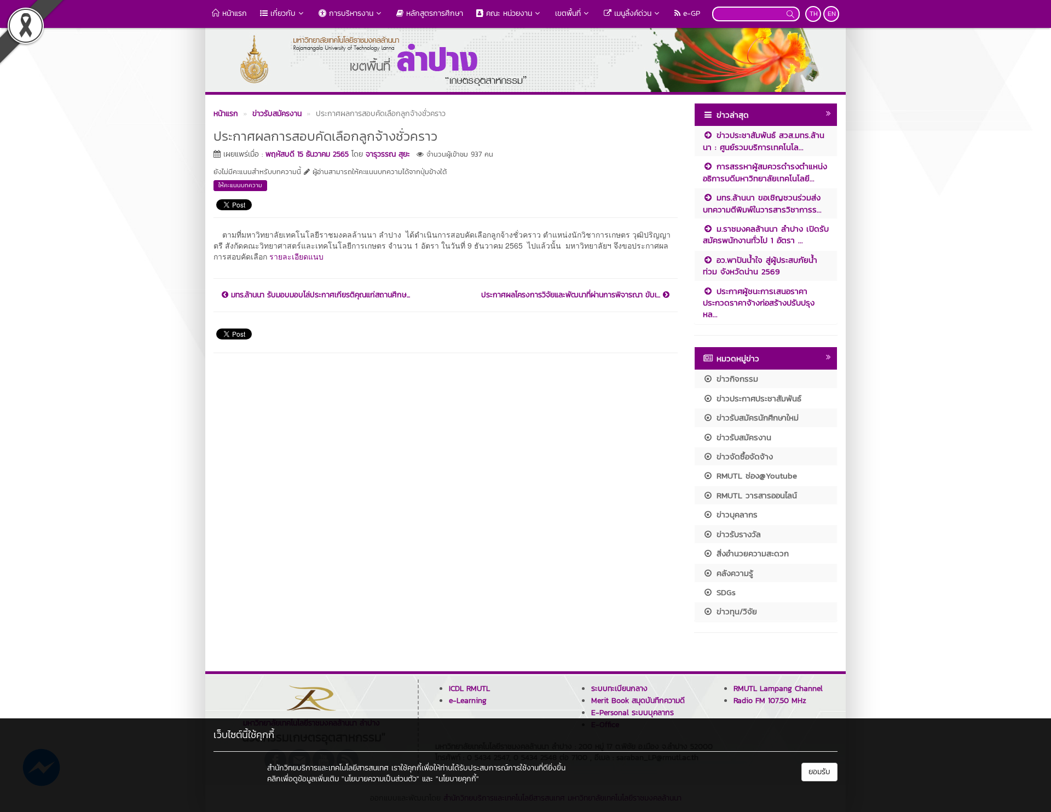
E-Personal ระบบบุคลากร (632, 712)
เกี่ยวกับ (282, 13)
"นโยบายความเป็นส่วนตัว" (380, 779)
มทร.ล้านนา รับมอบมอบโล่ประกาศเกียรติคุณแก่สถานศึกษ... (319, 295)
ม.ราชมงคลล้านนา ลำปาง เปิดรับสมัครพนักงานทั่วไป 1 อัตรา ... (766, 234)
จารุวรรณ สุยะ (388, 154)
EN (832, 14)
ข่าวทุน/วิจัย (735, 611)
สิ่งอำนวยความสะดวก (751, 553)
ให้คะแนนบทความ (240, 185)
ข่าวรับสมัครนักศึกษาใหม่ (756, 417)
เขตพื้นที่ (568, 13)
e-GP (690, 13)
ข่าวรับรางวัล (737, 534)
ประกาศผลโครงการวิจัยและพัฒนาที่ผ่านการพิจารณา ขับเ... (572, 295)
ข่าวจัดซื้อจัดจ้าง (743, 456)
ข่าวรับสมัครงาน (742, 437)
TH (814, 14)
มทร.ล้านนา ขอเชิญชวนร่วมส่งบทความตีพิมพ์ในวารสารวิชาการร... (762, 203)
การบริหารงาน (349, 13)
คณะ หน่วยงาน (507, 13)
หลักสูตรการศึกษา (433, 13)
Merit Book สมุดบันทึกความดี (638, 700)
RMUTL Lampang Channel (778, 688)
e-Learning (468, 700)
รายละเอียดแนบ (296, 256)
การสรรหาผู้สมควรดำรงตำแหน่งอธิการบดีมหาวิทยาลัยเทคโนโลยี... (765, 172)
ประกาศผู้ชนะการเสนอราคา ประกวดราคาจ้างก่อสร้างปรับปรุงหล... (759, 303)
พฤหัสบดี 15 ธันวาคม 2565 (307, 154)
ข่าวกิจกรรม (735, 378)
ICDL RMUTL (469, 688)
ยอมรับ (819, 772)
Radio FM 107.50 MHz (770, 700)
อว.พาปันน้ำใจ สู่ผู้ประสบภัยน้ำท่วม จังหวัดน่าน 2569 (760, 266)
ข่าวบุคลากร (735, 514)
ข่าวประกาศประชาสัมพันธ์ (757, 398)
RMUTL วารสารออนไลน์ (755, 495)
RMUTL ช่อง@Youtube (755, 475)
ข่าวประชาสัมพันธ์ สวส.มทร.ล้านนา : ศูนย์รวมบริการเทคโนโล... (763, 141)
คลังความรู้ (733, 573)
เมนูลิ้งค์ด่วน (631, 13)
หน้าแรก (233, 13)
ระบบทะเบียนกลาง (619, 688)
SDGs (724, 592)
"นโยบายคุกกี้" (457, 779)
